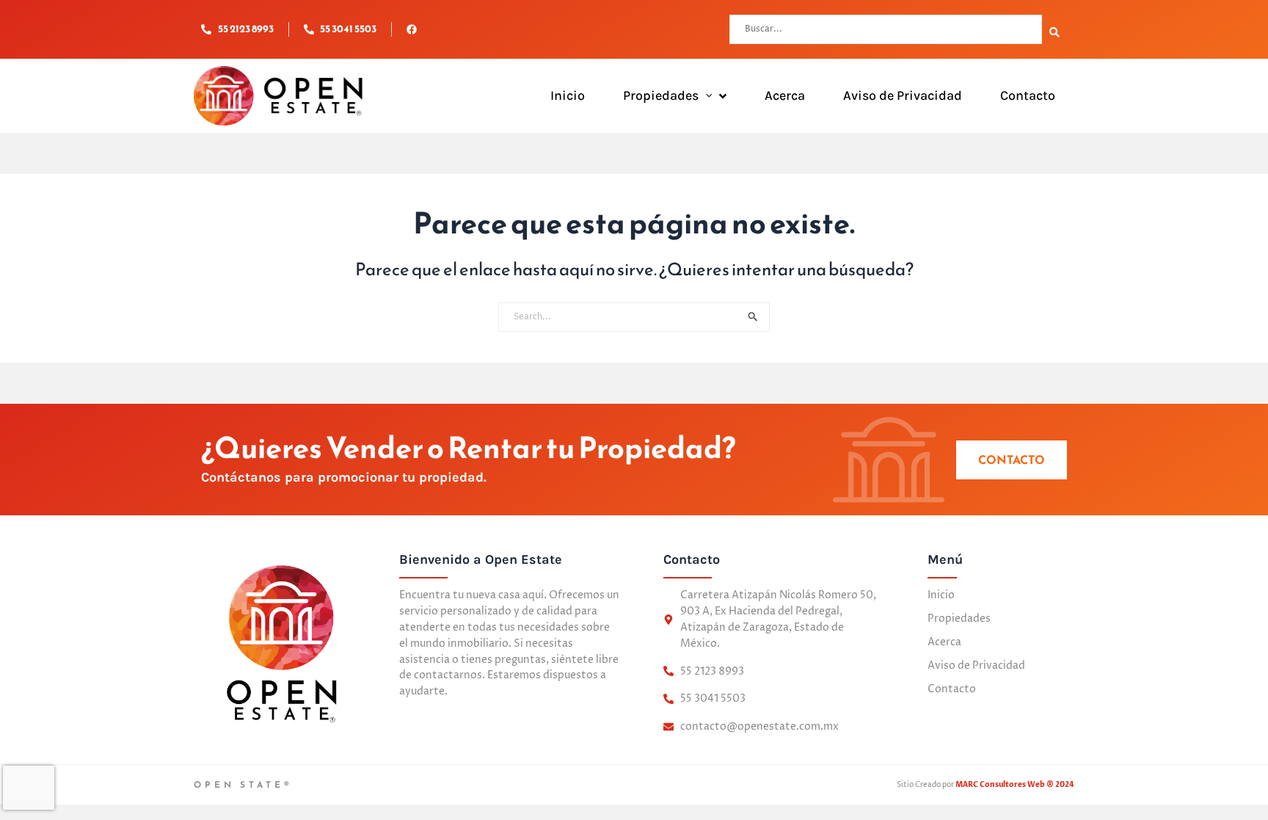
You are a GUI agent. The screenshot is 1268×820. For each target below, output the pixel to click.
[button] (705, 96)
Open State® (243, 784)
